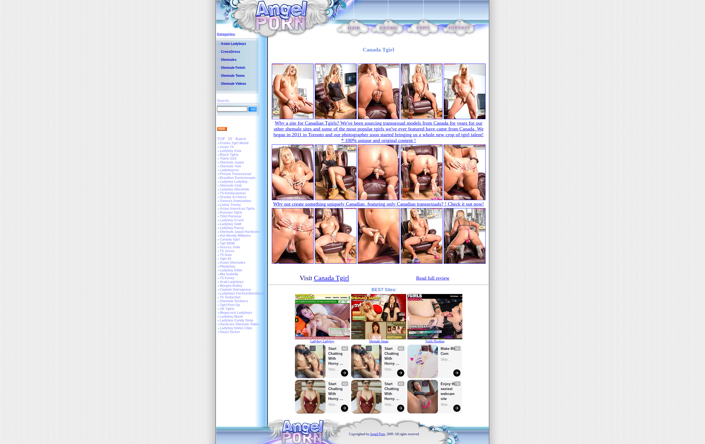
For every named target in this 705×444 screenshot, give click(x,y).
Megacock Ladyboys (236, 313)
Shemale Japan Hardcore (240, 232)
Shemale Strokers (234, 301)
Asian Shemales (232, 263)
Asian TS (227, 147)
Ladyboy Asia (230, 151)
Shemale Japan (232, 162)
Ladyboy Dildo (231, 270)
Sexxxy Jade (230, 247)
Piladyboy (227, 266)
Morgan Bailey (231, 286)
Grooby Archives (233, 197)
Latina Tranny (230, 205)
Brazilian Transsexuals (238, 178)
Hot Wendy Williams (235, 236)
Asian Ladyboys (233, 44)
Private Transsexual (235, 174)
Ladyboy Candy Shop (236, 320)
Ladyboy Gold (230, 224)
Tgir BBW (227, 243)
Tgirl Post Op (230, 305)
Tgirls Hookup (434, 341)
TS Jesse (227, 251)
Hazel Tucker (230, 332)
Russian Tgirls (231, 212)
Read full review (432, 278)
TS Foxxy (227, 278)
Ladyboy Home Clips (236, 328)
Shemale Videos (233, 84)
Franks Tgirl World (234, 143)
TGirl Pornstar (231, 216)
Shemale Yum (230, 166)
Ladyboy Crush (232, 220)
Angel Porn (377, 434)
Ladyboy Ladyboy (234, 182)
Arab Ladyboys (232, 282)
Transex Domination (235, 201)
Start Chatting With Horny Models (336, 356)
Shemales (229, 60)
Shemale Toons (233, 76)
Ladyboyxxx (229, 170)
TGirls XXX (228, 158)
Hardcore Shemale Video (239, 324)
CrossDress (230, 52)
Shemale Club (231, 185)
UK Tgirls (227, 309)
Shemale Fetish (233, 68)
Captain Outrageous (235, 290)
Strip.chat (333, 369)
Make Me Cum (449, 351)
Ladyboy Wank (231, 316)
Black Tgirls (229, 155)
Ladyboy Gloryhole (234, 189)
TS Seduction (230, 297)
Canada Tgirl (230, 239)
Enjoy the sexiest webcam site (449, 391)
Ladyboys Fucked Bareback (242, 293)
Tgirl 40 (225, 259)
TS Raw (226, 255)
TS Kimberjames (233, 193)
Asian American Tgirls (237, 209)
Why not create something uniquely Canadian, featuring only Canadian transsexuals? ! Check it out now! (378, 204)
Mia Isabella (229, 274)
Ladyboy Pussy (232, 228)
